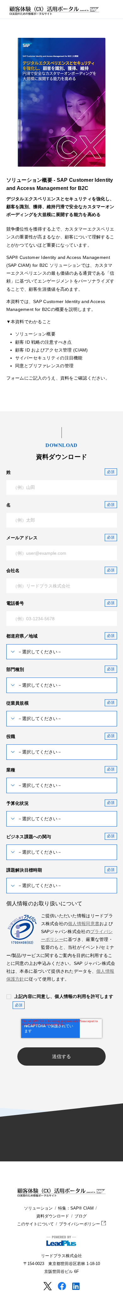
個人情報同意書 (83, 923)
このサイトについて (35, 1224)
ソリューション (38, 1208)
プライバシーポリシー (80, 1224)
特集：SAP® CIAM (76, 1208)
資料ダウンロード (52, 1216)
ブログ (80, 1216)
